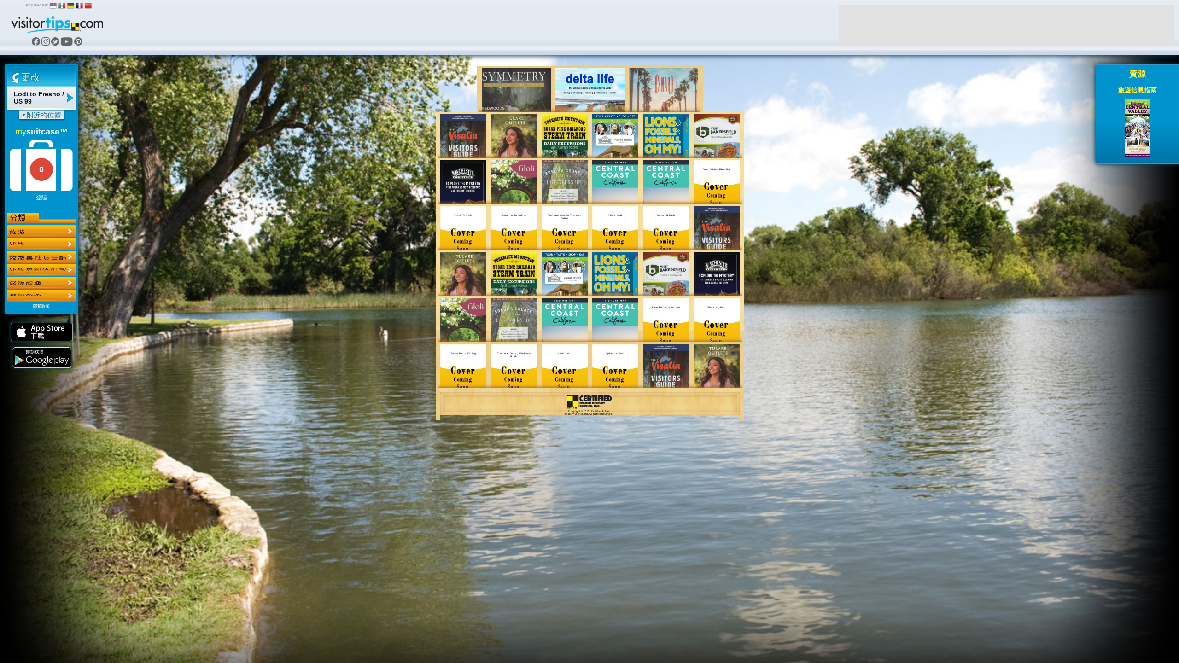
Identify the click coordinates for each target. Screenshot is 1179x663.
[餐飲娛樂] (41, 257)
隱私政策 (41, 306)
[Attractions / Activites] (41, 244)
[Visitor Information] (41, 296)
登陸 (41, 197)
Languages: (35, 4)
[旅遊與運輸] (41, 283)
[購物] (41, 270)
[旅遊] (41, 231)
